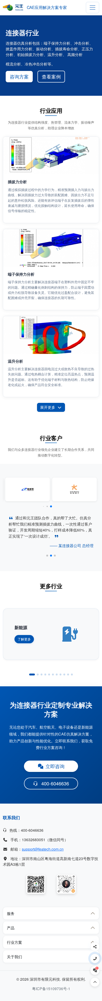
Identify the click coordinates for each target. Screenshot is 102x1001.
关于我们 (14, 956)
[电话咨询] (95, 958)
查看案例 (51, 76)
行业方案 (14, 942)
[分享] (95, 946)
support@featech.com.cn (43, 849)
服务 (10, 913)
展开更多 (47, 407)
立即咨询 (55, 766)
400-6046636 (55, 783)
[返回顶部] (95, 982)
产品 (10, 928)
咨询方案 (19, 76)
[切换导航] (92, 7)
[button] (43, 506)
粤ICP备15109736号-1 (51, 988)
